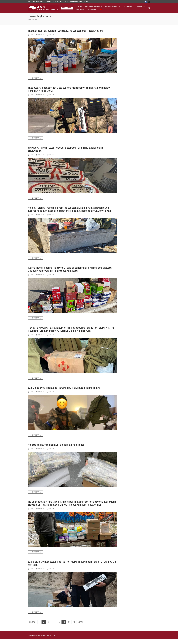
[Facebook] (146, 2)
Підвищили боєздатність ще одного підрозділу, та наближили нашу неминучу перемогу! (69, 89)
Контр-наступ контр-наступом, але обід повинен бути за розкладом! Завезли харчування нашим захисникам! (70, 269)
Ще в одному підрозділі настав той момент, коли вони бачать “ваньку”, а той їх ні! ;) (72, 563)
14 (69, 622)
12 (59, 622)
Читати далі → (35, 78)
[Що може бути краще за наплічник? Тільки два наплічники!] (72, 412)
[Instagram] (149, 2)
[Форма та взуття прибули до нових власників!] (72, 469)
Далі (80, 622)
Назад (32, 622)
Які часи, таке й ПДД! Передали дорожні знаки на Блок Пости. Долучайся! (66, 149)
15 (74, 622)
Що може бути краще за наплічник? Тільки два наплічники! (64, 387)
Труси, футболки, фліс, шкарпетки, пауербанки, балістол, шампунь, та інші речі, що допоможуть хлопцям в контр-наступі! (71, 329)
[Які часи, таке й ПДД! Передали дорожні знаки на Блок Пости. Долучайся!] (72, 175)
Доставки (50, 35)
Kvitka (31, 35)
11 (53, 622)
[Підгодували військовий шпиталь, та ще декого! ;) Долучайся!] (72, 55)
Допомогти (67, 8)
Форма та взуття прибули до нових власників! (56, 444)
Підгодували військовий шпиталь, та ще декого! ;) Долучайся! (65, 30)
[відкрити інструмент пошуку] (149, 8)
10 (48, 622)
